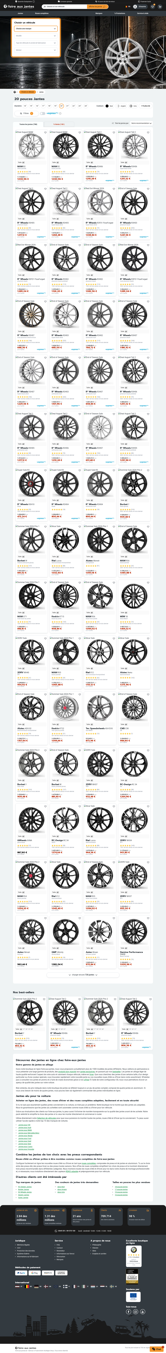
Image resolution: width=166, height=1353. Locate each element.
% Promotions (119, 13)
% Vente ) (59, 124)
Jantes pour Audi (24, 1128)
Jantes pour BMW (25, 1130)
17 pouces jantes (121, 1189)
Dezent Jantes (23, 1195)
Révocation (61, 1257)
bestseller (117, 1072)
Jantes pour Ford (24, 1138)
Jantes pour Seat (24, 1144)
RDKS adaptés (72, 1171)
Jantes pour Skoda (25, 1136)
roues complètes (89, 1163)
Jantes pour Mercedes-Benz (28, 1133)
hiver (92, 1074)
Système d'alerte (23, 1254)
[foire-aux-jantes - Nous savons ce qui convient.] (19, 6)
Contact (60, 1248)
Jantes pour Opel (24, 1141)
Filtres (27, 113)
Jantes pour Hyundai (26, 1149)
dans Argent (62, 1189)
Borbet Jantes (23, 1189)
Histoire (95, 1248)
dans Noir (61, 1187)
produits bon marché (67, 1072)
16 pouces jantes (121, 1195)
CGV (18, 1248)
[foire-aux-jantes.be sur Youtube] (142, 1311)
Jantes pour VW (24, 1125)
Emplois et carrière (99, 1254)
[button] (33, 1241)
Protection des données (26, 1251)
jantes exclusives (87, 1072)
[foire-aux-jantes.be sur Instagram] (135, 1311)
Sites (94, 1251)
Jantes (20, 13)
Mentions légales (23, 1245)
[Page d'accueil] (15, 91)
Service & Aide (142, 13)
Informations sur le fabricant (28, 1257)
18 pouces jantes (121, 1187)
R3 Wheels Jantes (25, 1192)
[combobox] (35, 28)
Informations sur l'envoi (65, 1254)
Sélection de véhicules (46, 1118)
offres (86, 1080)
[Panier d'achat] (159, 6)
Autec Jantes (23, 1198)
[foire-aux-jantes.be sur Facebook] (128, 1311)
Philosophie (96, 1245)
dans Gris (61, 1192)
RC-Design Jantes (25, 1187)
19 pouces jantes (121, 1192)
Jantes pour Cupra (25, 1147)
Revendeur (61, 1251)
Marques (99, 13)
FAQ (58, 1245)
